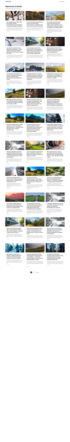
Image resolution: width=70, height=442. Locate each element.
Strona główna (62, 1)
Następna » (37, 272)
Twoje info (8, 1)
